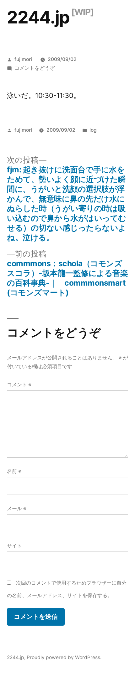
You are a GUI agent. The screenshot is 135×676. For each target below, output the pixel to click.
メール (16, 508)
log (93, 130)
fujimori (23, 59)
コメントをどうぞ (34, 68)
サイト (14, 546)
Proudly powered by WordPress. (64, 657)
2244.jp (38, 17)
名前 (14, 471)
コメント (19, 385)
